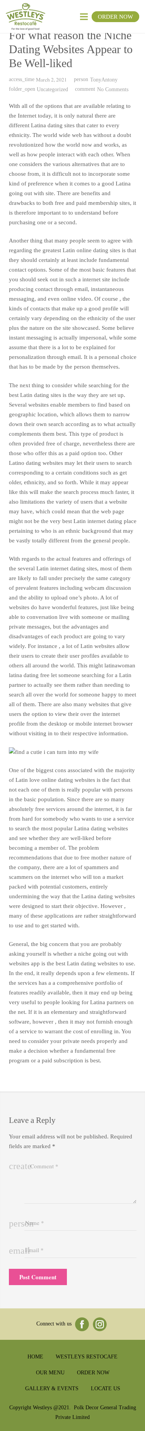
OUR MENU (50, 1373)
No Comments (112, 89)
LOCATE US (105, 1388)
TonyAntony (104, 80)
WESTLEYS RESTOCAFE (87, 1357)
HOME (35, 1357)
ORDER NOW (115, 17)
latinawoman (119, 665)
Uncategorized (52, 89)
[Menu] (83, 16)
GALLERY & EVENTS (51, 1388)
